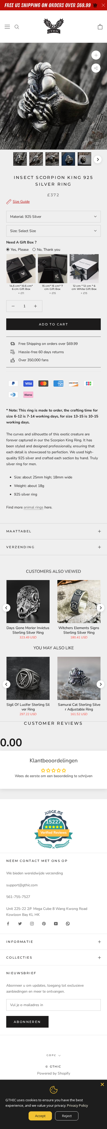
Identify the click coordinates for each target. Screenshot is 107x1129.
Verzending (20, 547)
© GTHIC (53, 1066)
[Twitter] (20, 923)
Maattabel (19, 531)
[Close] (102, 1084)
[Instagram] (32, 923)
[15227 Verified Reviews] (53, 849)
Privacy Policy (77, 1105)
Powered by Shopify (53, 1073)
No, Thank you (48, 249)
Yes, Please (20, 249)
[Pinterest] (44, 923)
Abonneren (27, 1022)
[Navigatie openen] (7, 27)
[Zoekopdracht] (17, 26)
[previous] (9, 159)
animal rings (33, 507)
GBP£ (51, 1055)
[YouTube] (56, 923)
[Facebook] (8, 923)
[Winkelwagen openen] (100, 26)
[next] (98, 159)
